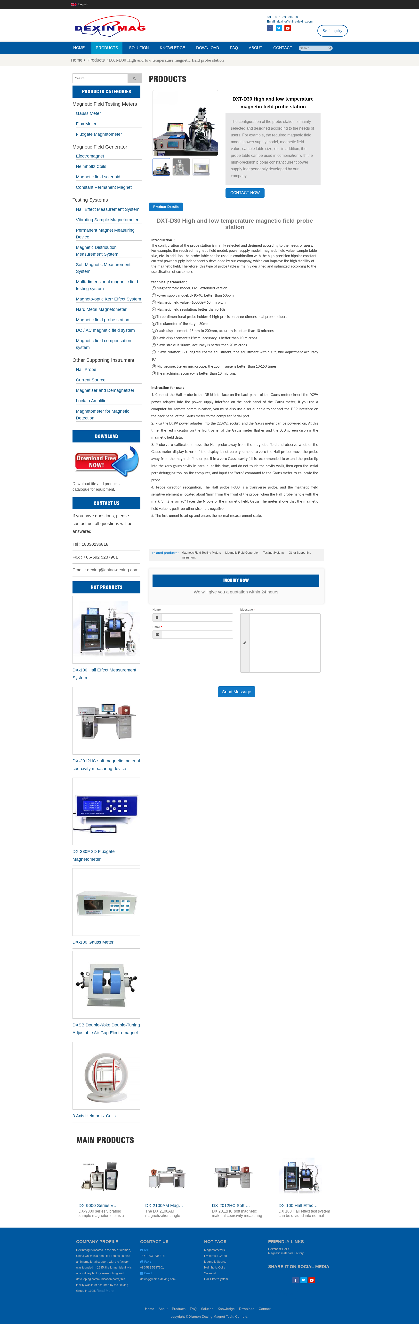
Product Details (166, 207)
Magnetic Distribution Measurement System (97, 251)
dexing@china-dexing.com (295, 21)
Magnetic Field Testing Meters (105, 104)
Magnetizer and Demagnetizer (105, 390)
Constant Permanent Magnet (104, 187)
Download (207, 48)
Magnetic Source (215, 1261)
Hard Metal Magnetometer (101, 309)
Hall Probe (86, 369)
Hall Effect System (216, 1279)
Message (247, 609)
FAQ (234, 48)
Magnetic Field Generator (100, 147)
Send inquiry (332, 31)
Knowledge (172, 48)
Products (107, 48)
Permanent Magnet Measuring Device (105, 233)
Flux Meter (86, 123)
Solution (139, 48)
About (255, 48)
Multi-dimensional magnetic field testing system (107, 285)
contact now (245, 193)
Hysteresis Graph (215, 1256)
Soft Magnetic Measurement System (103, 268)
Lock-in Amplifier (92, 400)
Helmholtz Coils (91, 166)
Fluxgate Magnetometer (99, 134)
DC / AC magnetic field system (105, 330)
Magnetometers (214, 1250)
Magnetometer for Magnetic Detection (102, 414)
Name (157, 609)
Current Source (90, 380)
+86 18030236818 (285, 17)
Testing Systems (90, 200)
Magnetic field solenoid (98, 176)
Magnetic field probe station (102, 319)
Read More (105, 1290)
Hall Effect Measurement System (107, 209)
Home (79, 48)
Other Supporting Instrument (103, 360)
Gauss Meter (88, 113)
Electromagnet (90, 156)
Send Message (236, 691)
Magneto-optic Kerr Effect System (108, 299)
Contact (282, 48)
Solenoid (210, 1273)
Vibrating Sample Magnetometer (107, 219)
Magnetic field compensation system (103, 344)
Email (157, 627)
